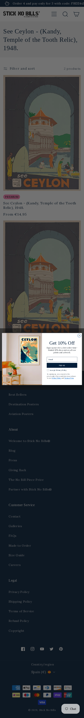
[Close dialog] (79, 336)
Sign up (62, 365)
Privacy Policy (56, 378)
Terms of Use (69, 378)
